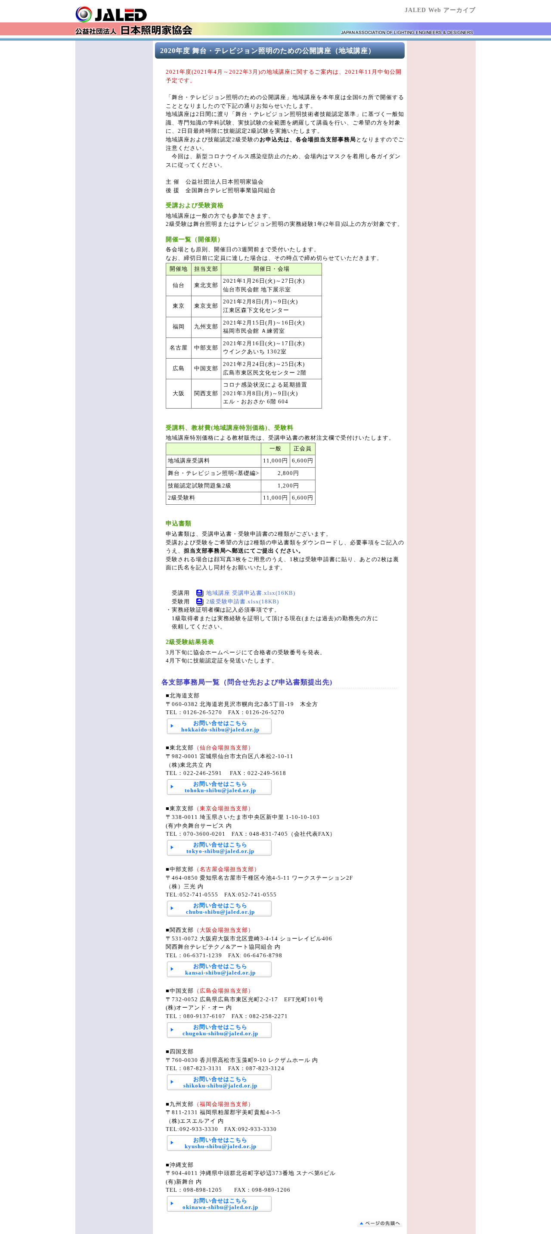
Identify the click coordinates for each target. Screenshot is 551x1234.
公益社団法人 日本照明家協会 (127, 14)
